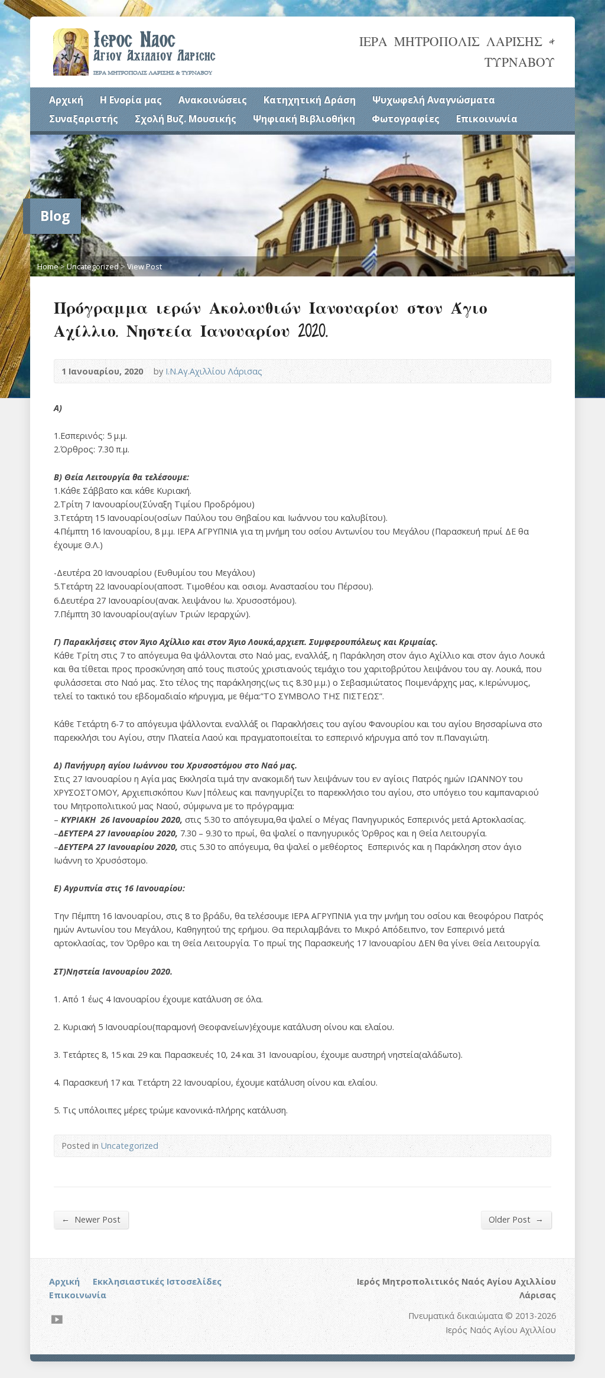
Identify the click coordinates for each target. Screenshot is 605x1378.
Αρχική (66, 99)
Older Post (516, 1219)
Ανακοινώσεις (212, 99)
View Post (144, 266)
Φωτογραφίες (406, 118)
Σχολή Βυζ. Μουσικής (185, 118)
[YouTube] (57, 1319)
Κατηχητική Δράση (310, 99)
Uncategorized (93, 266)
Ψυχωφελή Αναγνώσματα (433, 99)
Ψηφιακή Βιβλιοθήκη (304, 118)
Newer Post (91, 1219)
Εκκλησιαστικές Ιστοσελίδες (157, 1281)
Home (47, 266)
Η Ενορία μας (131, 99)
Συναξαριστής (83, 118)
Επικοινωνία (487, 118)
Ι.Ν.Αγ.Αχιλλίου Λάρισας (213, 371)
